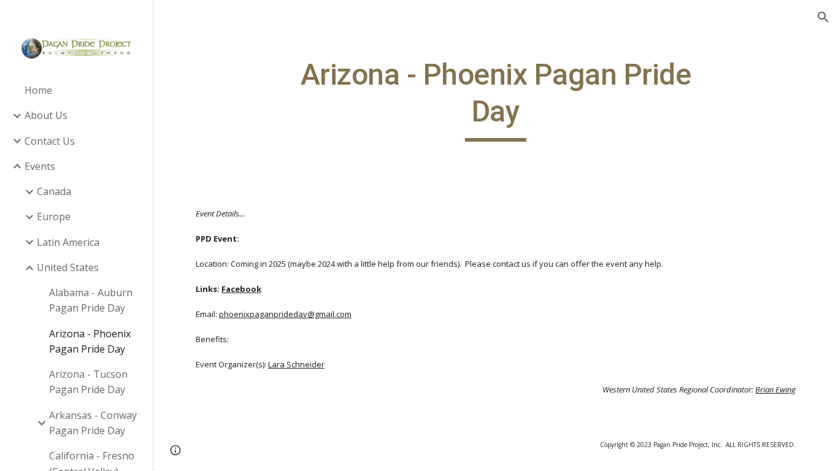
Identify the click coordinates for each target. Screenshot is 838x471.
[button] (823, 17)
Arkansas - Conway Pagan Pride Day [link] (93, 422)
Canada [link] (54, 191)
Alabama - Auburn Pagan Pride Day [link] (91, 300)
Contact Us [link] (50, 141)
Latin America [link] (68, 242)
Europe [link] (54, 216)
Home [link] (38, 90)
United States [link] (68, 267)
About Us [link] (46, 115)
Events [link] (40, 166)
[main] (496, 99)
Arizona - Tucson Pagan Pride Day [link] (88, 381)
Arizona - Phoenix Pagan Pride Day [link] (90, 341)
